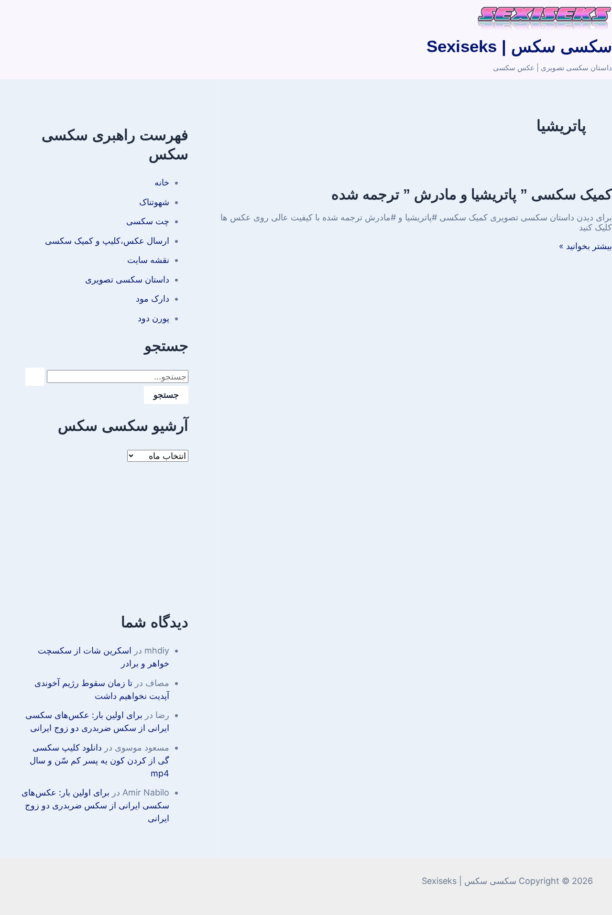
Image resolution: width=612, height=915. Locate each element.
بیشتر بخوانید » (585, 246)
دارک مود (152, 299)
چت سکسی (147, 221)
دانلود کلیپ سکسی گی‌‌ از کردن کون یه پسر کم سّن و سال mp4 (99, 760)
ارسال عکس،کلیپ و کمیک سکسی (107, 241)
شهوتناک (154, 202)
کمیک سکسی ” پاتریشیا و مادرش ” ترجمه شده (471, 194)
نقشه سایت (148, 260)
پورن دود (153, 318)
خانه (161, 182)
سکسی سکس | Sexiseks (519, 46)
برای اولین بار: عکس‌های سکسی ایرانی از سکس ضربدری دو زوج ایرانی (95, 805)
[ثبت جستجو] (34, 377)
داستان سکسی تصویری (127, 279)
